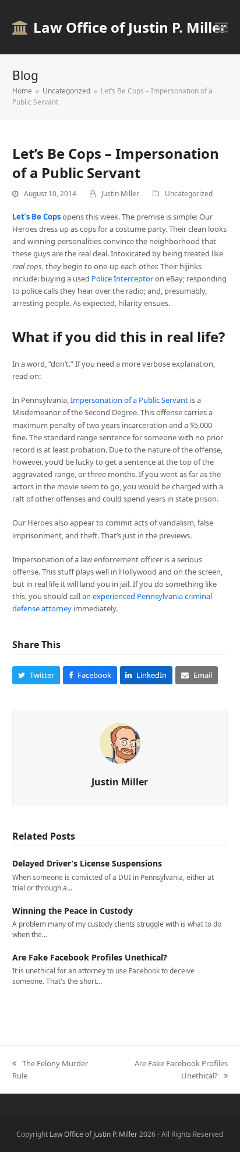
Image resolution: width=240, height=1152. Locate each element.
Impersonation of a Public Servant (129, 400)
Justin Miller (120, 194)
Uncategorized (189, 194)
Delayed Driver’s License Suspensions (87, 863)
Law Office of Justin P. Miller (130, 27)
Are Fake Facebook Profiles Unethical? (89, 957)
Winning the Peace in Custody (72, 910)
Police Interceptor (122, 278)
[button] (221, 27)
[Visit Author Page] (120, 742)
